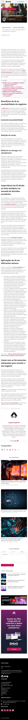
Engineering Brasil (12, 18)
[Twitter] (10, 440)
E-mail (13, 551)
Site (2, 668)
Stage (8, 718)
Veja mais (14, 649)
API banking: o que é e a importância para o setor (13, 511)
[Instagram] (14, 440)
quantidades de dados (10, 204)
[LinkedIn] (10, 710)
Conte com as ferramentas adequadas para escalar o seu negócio (13, 93)
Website (22, 551)
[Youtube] (17, 440)
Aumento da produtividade (11, 84)
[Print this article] (13, 450)
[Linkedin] (16, 440)
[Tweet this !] (5, 450)
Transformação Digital (9, 9)
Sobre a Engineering (5, 666)
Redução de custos (9, 85)
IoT (1, 695)
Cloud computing (5, 683)
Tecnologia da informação (7, 685)
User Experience (4, 691)
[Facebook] (12, 440)
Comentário (5, 554)
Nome (3, 551)
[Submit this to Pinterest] (10, 450)
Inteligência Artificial (5, 688)
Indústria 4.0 (4, 693)
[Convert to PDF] (15, 450)
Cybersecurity (4, 689)
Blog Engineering (6, 27)
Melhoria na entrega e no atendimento (13, 87)
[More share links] (18, 450)
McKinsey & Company (17, 237)
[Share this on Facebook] (2, 450)
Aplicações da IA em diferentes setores (12, 91)
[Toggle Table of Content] (24, 81)
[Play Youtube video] (14, 600)
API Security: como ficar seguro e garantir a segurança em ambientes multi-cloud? (12, 539)
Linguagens (3, 692)
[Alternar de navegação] (3, 1)
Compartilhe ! (8, 96)
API (1, 686)
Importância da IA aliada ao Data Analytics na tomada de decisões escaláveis (13, 89)
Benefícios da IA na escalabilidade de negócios (13, 82)
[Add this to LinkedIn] (7, 450)
